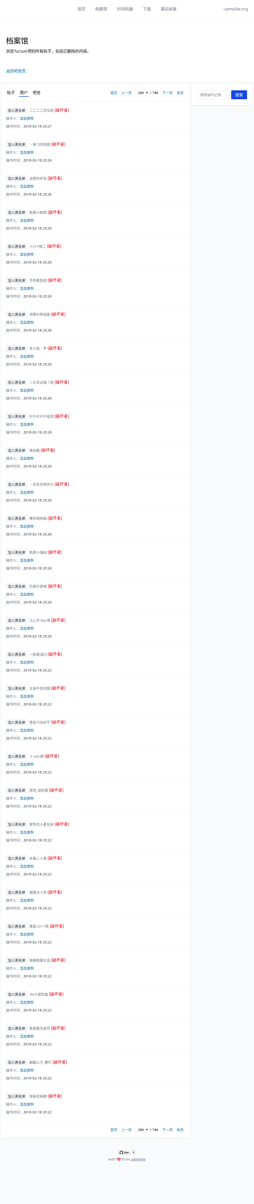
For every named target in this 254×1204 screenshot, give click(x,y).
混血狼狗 (27, 118)
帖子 (11, 92)
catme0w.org (235, 9)
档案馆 (101, 9)
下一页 (167, 92)
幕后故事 (169, 9)
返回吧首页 (16, 71)
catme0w (138, 1159)
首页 (81, 9)
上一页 (126, 92)
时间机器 (125, 9)
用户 (24, 92)
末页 (180, 92)
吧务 (37, 92)
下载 (147, 9)
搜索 (239, 95)
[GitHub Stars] (127, 1152)
